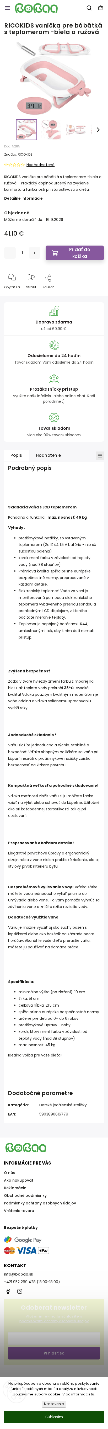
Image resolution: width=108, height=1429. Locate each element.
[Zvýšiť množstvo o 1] (34, 253)
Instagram (20, 1291)
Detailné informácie (23, 198)
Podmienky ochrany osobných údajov (40, 1203)
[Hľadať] (89, 8)
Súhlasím (54, 1417)
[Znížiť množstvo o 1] (10, 253)
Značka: (18, 154)
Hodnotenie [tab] (48, 455)
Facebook (8, 1291)
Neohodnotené (40, 165)
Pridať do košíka (79, 252)
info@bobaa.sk (18, 1274)
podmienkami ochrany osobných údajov (54, 1321)
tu (92, 1394)
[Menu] (7, 8)
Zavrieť (94, 296)
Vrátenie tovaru (19, 1210)
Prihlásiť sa (54, 1353)
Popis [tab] (16, 455)
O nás (9, 1172)
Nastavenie (54, 1403)
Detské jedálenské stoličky (63, 1105)
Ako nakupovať (18, 1180)
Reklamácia (15, 1188)
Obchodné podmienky (25, 1195)
